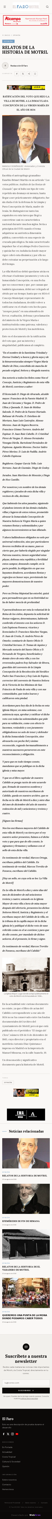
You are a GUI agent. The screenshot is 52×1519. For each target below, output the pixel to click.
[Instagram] (12, 1434)
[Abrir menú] (4, 6)
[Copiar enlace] (35, 73)
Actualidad (7, 1452)
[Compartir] (29, 73)
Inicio (7, 35)
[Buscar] (47, 6)
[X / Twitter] (8, 1434)
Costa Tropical (9, 1457)
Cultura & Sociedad (11, 1461)
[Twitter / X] (23, 73)
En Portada (7, 1447)
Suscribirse (24, 1390)
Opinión (5, 1466)
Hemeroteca (8, 1489)
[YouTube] (17, 1434)
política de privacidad (29, 1398)
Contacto (6, 1484)
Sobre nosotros (9, 1479)
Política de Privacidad (12, 1503)
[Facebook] (17, 73)
